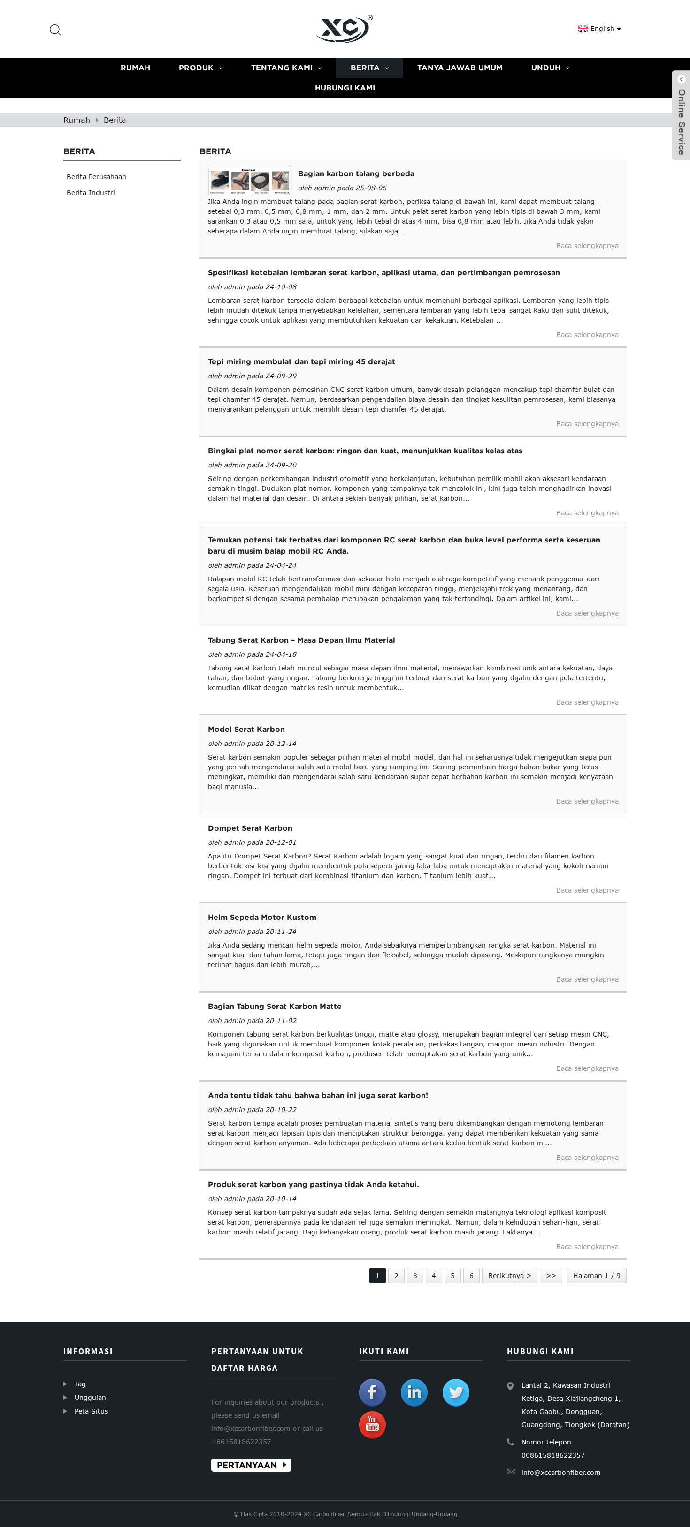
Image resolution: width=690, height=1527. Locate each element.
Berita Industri (91, 192)
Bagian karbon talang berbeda (356, 173)
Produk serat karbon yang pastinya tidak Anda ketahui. (313, 1184)
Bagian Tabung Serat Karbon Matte (275, 1006)
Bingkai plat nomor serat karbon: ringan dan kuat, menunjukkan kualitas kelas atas (365, 450)
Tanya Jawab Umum (460, 67)
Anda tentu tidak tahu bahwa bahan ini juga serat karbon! (318, 1095)
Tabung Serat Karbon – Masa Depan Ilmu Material (301, 640)
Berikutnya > (509, 1275)
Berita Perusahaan (96, 177)
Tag (80, 1384)
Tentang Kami (282, 67)
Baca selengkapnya (587, 245)
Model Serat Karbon (246, 729)
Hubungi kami (345, 87)
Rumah (135, 67)
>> (551, 1275)
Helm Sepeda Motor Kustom (262, 917)
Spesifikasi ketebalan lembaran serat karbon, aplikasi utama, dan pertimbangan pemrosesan (384, 272)
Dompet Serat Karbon (250, 828)
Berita (365, 67)
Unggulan (90, 1397)
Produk (196, 67)
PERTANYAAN (247, 1465)
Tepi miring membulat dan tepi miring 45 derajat (301, 361)
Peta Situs (91, 1411)
